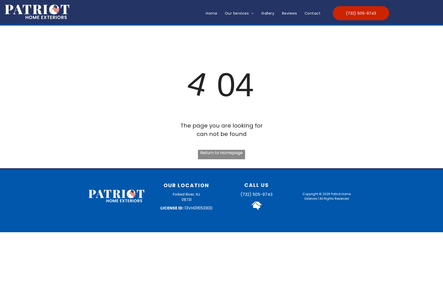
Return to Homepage (221, 153)
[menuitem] (211, 13)
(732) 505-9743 (256, 194)
